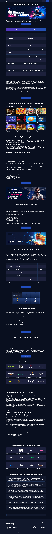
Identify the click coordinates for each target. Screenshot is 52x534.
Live (20, 106)
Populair (10, 106)
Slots (40, 106)
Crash (30, 106)
